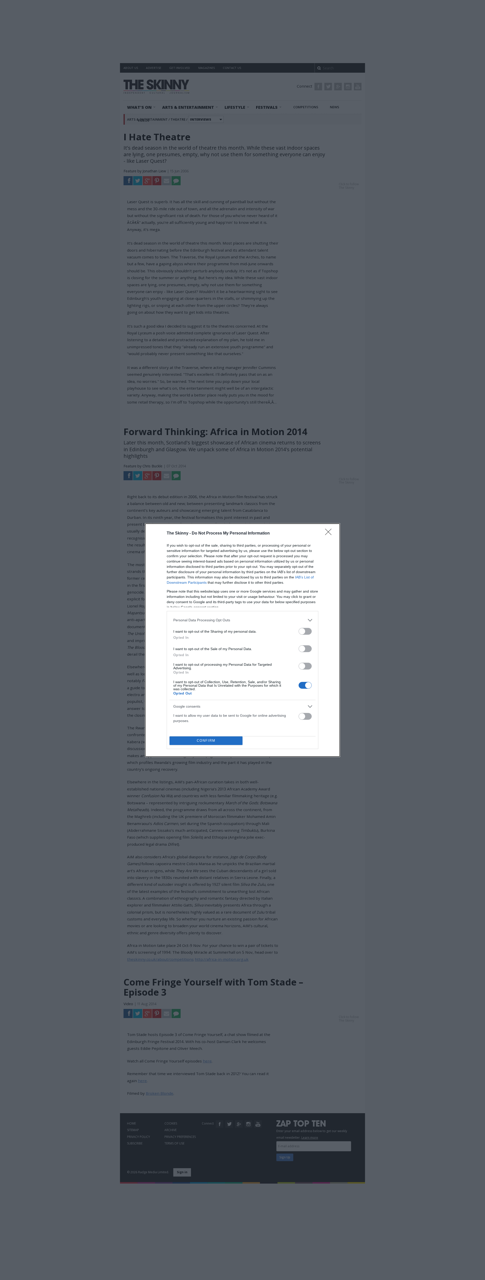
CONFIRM (206, 740)
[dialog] (242, 640)
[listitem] (242, 620)
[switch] (305, 631)
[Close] (330, 533)
